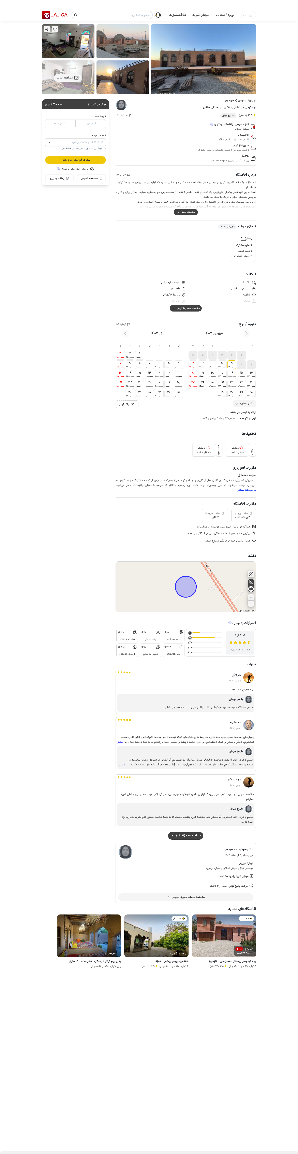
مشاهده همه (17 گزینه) (188, 308)
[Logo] (46, 15)
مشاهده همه (188, 212)
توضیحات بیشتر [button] (247, 490)
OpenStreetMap (246, 610)
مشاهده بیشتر (64, 78)
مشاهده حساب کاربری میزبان (188, 897)
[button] (225, 15)
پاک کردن (123, 404)
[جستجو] (76, 15)
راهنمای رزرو (57, 178)
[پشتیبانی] (158, 14)
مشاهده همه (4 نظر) (188, 836)
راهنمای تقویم (242, 403)
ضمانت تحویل (89, 178)
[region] (186, 586)
